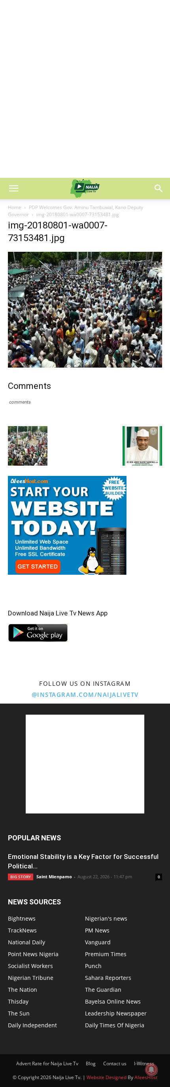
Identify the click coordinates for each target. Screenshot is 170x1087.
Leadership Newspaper (116, 1013)
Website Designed (107, 1077)
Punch (93, 966)
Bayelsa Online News (113, 1001)
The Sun (19, 1013)
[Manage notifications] (151, 1069)
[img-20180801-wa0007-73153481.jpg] (85, 365)
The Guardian (103, 989)
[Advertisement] (85, 89)
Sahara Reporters (108, 977)
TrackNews (22, 930)
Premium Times (106, 954)
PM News (97, 930)
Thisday (18, 1001)
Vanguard (98, 942)
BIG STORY (20, 876)
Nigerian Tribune (30, 977)
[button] (13, 188)
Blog (91, 1063)
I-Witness (144, 1063)
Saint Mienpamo (54, 876)
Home (14, 207)
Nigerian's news (106, 918)
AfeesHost (145, 1077)
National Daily (26, 942)
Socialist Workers (30, 966)
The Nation (22, 989)
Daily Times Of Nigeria (114, 1025)
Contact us (115, 1063)
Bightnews (22, 918)
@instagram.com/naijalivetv (85, 694)
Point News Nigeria (33, 954)
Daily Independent (32, 1025)
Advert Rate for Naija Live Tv (47, 1063)
